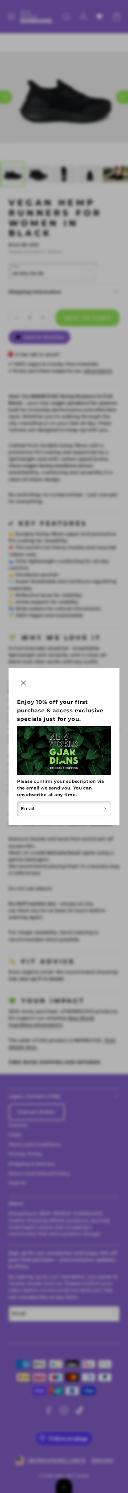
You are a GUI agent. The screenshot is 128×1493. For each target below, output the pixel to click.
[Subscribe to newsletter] (105, 809)
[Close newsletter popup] (23, 683)
